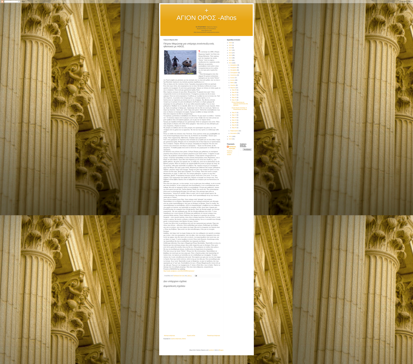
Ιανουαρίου (233, 133)
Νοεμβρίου (233, 67)
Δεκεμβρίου (233, 65)
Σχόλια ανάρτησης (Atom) (178, 338)
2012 (230, 63)
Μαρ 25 (234, 97)
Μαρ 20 (234, 112)
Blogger (221, 350)
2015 (230, 55)
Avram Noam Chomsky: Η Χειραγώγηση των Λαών (239, 108)
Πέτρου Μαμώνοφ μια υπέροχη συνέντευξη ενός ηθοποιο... (240, 103)
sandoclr (211, 350)
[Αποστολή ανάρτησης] (195, 275)
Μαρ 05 (234, 127)
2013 (230, 60)
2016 (230, 53)
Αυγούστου (233, 75)
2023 (230, 42)
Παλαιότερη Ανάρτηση (213, 335)
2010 (230, 139)
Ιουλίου (232, 77)
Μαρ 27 (234, 95)
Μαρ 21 (234, 100)
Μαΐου (232, 82)
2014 (230, 58)
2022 (230, 45)
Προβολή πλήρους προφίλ (229, 152)
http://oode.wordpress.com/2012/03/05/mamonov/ (178, 271)
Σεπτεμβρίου (234, 72)
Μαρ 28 (234, 92)
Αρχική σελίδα (191, 335)
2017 (230, 50)
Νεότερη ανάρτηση (169, 335)
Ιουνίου (232, 80)
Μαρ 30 (234, 90)
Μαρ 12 (234, 120)
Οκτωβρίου (233, 70)
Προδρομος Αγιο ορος (232, 147)
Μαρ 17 (234, 115)
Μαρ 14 (234, 117)
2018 (230, 48)
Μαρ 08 (234, 122)
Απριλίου (233, 85)
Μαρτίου (233, 87)
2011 (230, 136)
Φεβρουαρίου (234, 131)
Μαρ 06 (234, 125)
